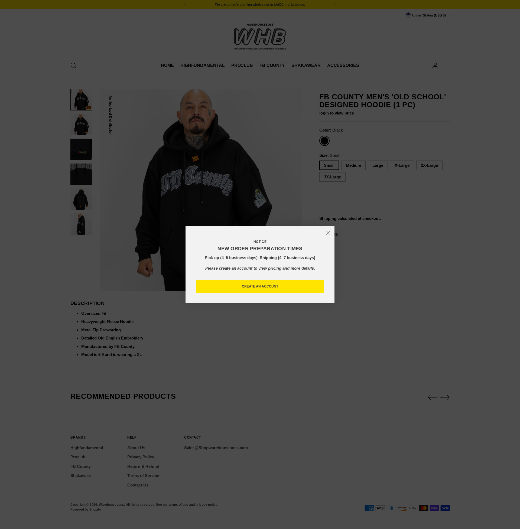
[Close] (328, 232)
